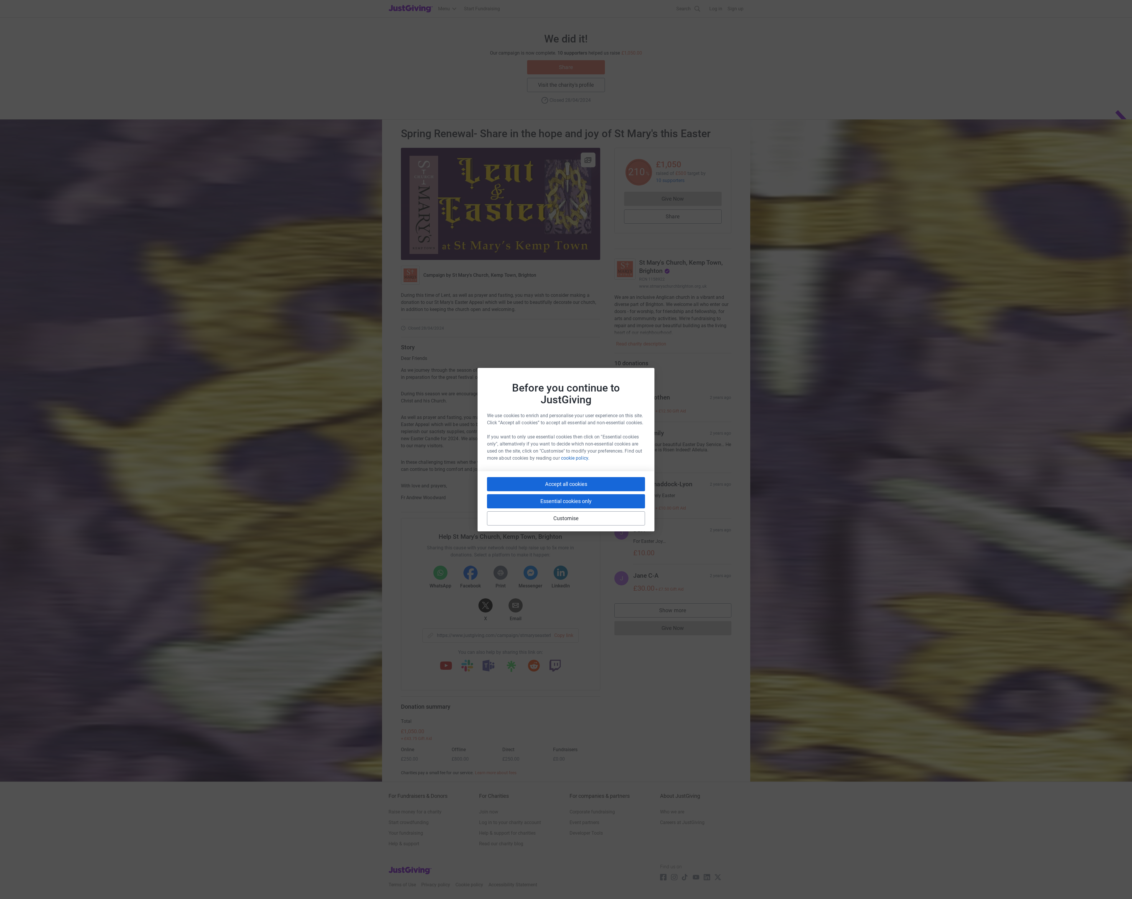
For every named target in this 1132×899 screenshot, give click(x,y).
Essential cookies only (566, 501)
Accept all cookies (566, 484)
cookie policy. (575, 458)
